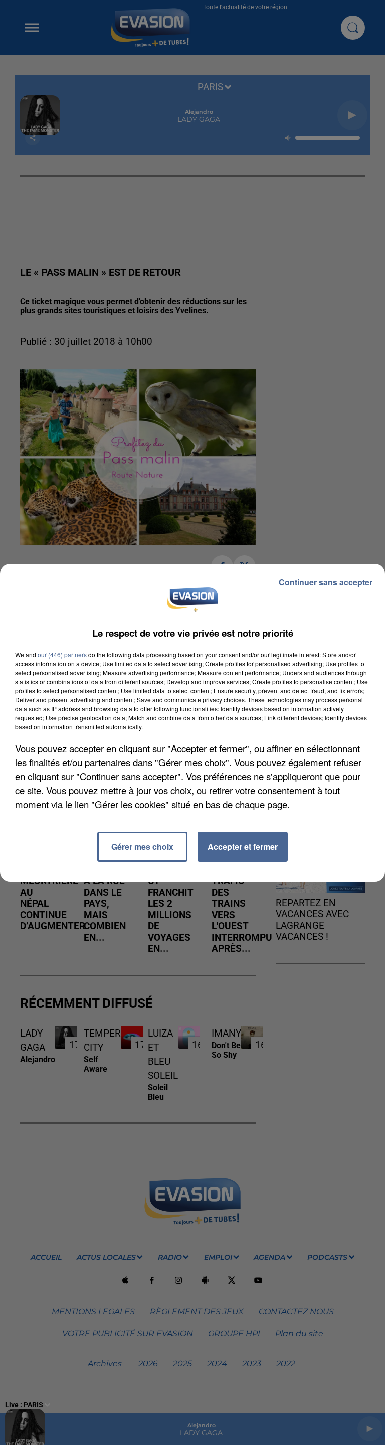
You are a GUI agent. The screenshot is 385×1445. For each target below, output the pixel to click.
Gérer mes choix (142, 846)
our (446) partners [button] (62, 654)
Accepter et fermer (243, 846)
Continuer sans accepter (325, 582)
